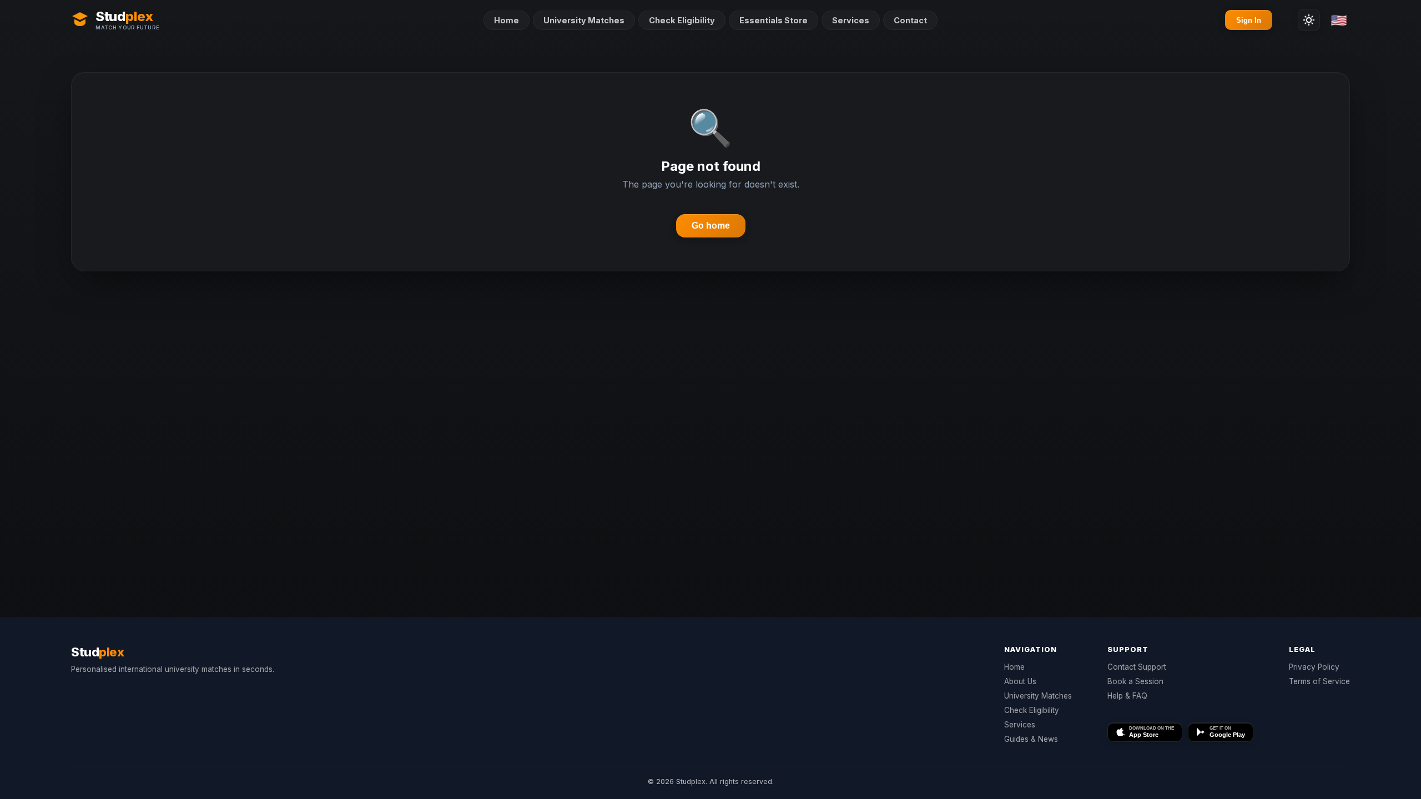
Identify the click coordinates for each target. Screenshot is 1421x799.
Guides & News (1031, 739)
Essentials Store (773, 20)
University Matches (583, 20)
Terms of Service (1319, 681)
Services (850, 20)
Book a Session (1135, 681)
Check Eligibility (682, 20)
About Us (1020, 681)
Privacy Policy (1314, 667)
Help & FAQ (1127, 695)
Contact (910, 20)
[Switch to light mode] (1309, 20)
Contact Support (1136, 667)
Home (506, 20)
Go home (711, 225)
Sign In (1248, 20)
